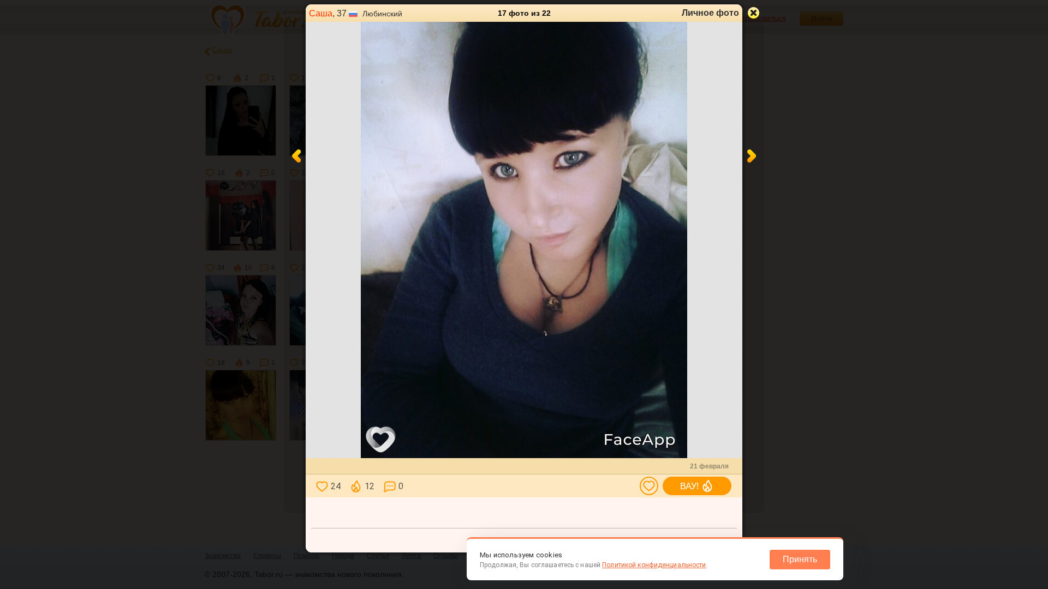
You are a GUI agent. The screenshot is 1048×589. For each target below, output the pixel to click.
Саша (320, 13)
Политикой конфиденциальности (654, 565)
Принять (800, 559)
